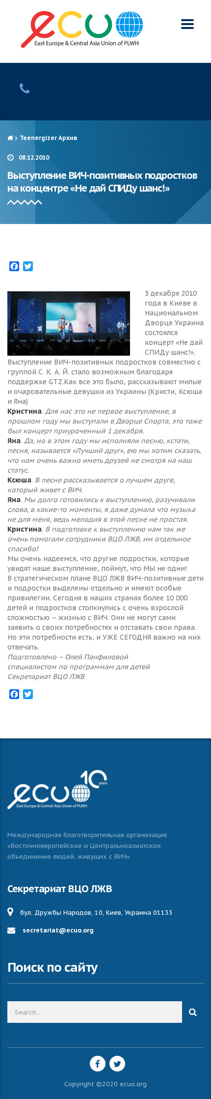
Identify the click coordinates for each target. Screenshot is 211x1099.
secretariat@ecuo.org (58, 930)
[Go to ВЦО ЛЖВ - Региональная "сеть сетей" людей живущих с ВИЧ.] (10, 137)
